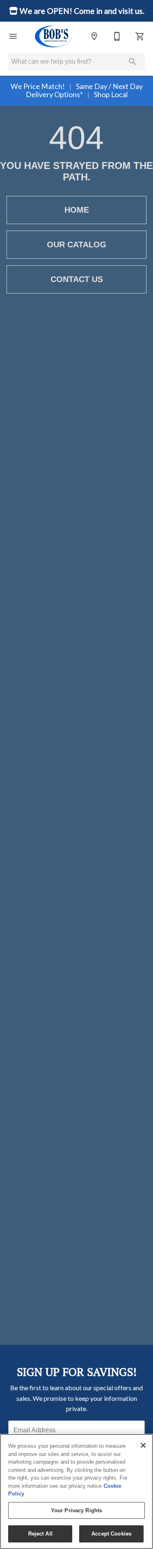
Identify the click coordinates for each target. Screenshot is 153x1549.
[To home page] (54, 36)
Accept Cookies (111, 1534)
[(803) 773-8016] (117, 36)
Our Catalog (76, 244)
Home (76, 209)
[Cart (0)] (140, 36)
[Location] (94, 36)
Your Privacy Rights (76, 1510)
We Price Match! (38, 86)
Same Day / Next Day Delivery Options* (84, 90)
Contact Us (77, 279)
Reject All (40, 1534)
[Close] (143, 1445)
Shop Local (110, 94)
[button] (13, 36)
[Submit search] (133, 61)
